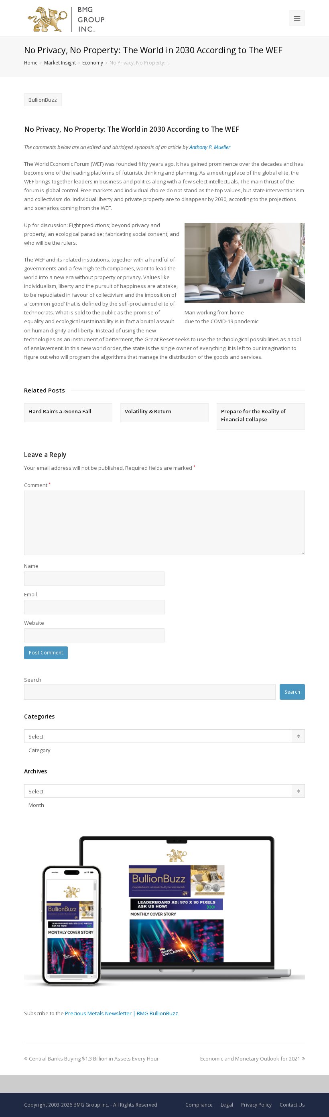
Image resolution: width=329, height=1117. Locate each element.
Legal (227, 1104)
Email (30, 594)
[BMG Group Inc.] (66, 18)
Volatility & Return (148, 411)
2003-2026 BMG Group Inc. (78, 1104)
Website (34, 622)
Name (31, 566)
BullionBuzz (42, 99)
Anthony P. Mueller (209, 147)
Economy (92, 62)
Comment (37, 485)
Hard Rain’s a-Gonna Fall (59, 411)
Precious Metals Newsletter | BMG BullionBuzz (121, 1013)
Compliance (199, 1104)
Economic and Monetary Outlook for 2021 (250, 1058)
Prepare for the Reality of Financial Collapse (253, 415)
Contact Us (292, 1104)
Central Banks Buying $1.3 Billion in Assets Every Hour (94, 1058)
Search (32, 679)
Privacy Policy (256, 1104)
